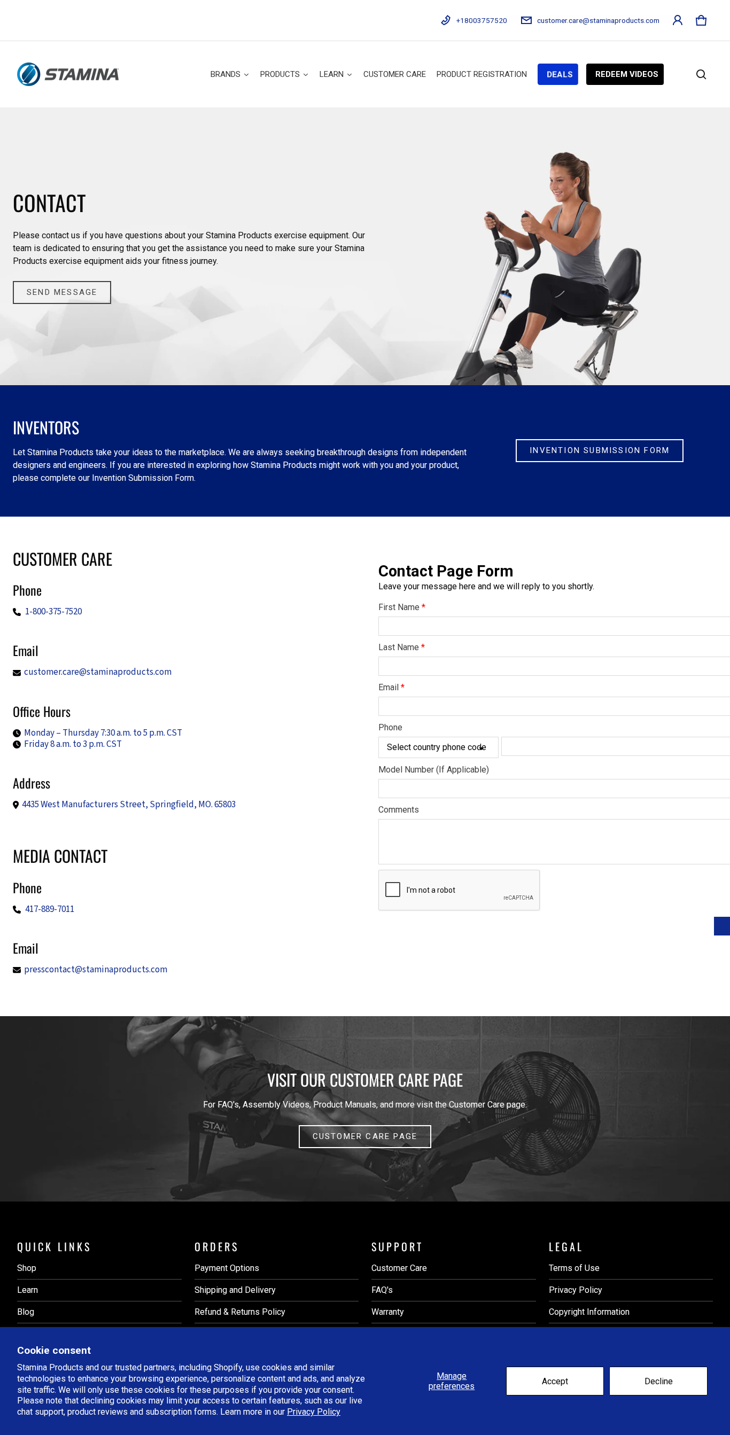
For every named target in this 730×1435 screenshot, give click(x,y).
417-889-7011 (49, 909)
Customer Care (399, 1268)
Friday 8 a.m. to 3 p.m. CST (73, 744)
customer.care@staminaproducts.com (98, 672)
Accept (555, 1381)
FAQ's (382, 1290)
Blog (25, 1312)
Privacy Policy (313, 1412)
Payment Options (227, 1268)
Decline (658, 1381)
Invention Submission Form (600, 450)
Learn (27, 1290)
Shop (26, 1268)
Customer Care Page (365, 1136)
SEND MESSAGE (62, 292)
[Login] (677, 20)
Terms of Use (574, 1268)
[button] (701, 20)
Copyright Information (589, 1312)
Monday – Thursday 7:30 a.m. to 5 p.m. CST (103, 733)
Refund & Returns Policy (240, 1312)
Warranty (387, 1312)
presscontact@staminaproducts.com (95, 969)
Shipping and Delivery (235, 1290)
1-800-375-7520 (53, 611)
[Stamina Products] (68, 74)
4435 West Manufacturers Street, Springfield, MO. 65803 (129, 804)
